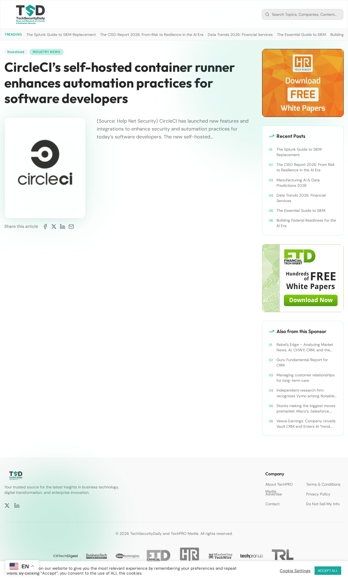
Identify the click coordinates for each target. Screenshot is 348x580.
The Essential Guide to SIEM (301, 34)
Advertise (273, 494)
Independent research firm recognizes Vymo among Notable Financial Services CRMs (305, 393)
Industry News (46, 52)
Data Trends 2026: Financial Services (240, 34)
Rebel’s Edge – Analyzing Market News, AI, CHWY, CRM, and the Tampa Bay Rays (304, 347)
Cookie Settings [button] (295, 570)
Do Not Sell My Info (323, 503)
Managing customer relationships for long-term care (305, 378)
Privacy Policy (318, 494)
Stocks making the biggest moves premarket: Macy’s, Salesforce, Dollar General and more (305, 408)
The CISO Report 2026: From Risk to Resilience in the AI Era (151, 34)
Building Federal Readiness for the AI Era (306, 223)
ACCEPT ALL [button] (328, 570)
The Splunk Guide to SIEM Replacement (61, 34)
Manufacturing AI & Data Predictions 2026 (298, 183)
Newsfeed (15, 52)
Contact (272, 503)
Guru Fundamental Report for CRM (302, 362)
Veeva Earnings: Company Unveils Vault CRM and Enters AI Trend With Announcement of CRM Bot (305, 423)
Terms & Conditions (323, 484)
